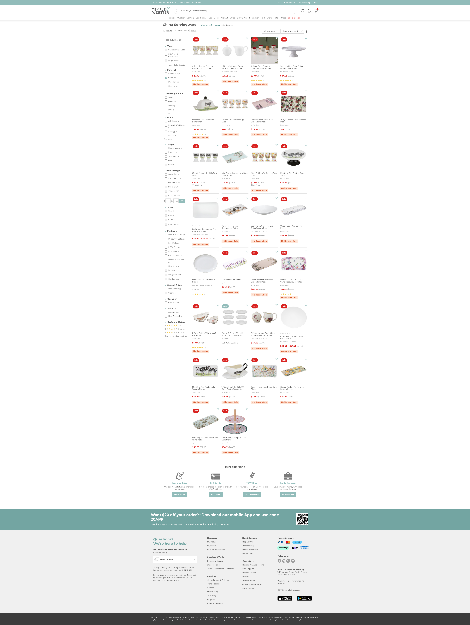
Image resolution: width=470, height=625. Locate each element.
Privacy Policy (173, 580)
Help (316, 3)
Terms (189, 575)
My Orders (211, 546)
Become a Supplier (215, 561)
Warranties (246, 577)
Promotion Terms (249, 573)
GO (182, 201)
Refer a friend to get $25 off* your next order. (176, 2)
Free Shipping (248, 569)
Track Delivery (304, 3)
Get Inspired (252, 494)
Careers (210, 588)
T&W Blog (211, 596)
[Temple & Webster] (161, 11)
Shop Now (179, 494)
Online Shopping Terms (252, 584)
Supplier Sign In (214, 565)
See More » (169, 139)
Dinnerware (216, 25)
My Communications (216, 550)
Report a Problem (250, 550)
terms (226, 524)
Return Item (247, 554)
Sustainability (212, 592)
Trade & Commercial (286, 3)
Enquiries (211, 599)
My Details (211, 542)
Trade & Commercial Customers (220, 569)
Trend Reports (213, 584)
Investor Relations (215, 603)
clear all (193, 31)
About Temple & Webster (218, 580)
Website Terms (248, 580)
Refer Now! (196, 2)
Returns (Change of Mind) (253, 565)
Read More (288, 494)
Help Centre (247, 542)
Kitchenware (204, 25)
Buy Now (216, 494)
